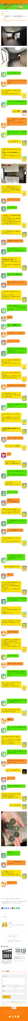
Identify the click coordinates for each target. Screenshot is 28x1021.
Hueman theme (21, 1013)
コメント (5, 976)
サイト (4, 991)
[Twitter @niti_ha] (10, 1016)
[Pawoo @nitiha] (15, 1016)
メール (15, 986)
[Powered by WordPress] (9, 1013)
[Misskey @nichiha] (18, 1016)
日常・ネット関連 (4, 11)
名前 (3, 986)
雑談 (5, 916)
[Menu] (26, 2)
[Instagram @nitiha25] (12, 1016)
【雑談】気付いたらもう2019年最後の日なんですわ (19, 958)
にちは (3, 22)
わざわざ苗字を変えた (12, 307)
